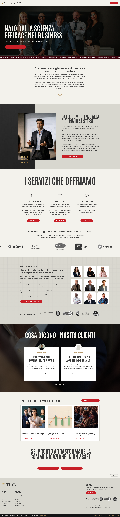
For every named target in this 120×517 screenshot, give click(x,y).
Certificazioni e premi (115, 515)
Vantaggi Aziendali (27, 430)
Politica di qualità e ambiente (106, 515)
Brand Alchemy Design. (42, 515)
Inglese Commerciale (54, 430)
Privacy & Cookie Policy (97, 515)
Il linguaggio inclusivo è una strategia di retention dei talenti (33, 435)
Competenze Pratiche (80, 430)
